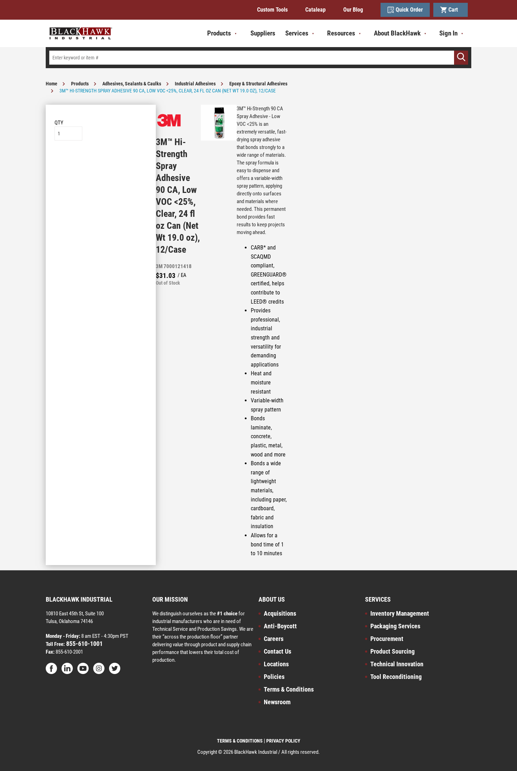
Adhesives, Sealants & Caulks (131, 83)
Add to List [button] (100, 161)
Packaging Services (395, 626)
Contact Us (277, 651)
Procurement (386, 638)
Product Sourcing (392, 651)
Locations (276, 664)
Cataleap (315, 9)
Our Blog (353, 9)
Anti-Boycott (280, 626)
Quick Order (409, 9)
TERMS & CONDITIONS (240, 741)
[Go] (461, 58)
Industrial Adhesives (195, 83)
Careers (273, 638)
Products (80, 83)
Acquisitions (280, 613)
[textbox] (258, 58)
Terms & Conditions (289, 689)
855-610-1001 (84, 643)
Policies (274, 676)
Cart (454, 9)
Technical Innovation (396, 664)
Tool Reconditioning (396, 676)
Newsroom (277, 702)
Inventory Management (399, 613)
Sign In (448, 33)
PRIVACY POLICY (283, 741)
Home (51, 83)
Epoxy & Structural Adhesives (258, 83)
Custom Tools (272, 9)
